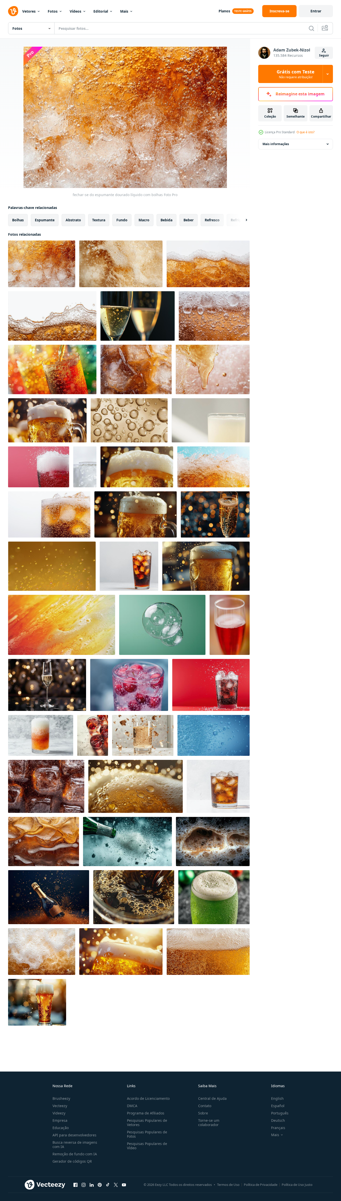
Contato (204, 1105)
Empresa (60, 1120)
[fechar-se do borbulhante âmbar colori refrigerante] (136, 369)
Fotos (53, 11)
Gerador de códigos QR (72, 1161)
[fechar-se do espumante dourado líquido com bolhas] (41, 264)
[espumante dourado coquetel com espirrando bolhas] (142, 735)
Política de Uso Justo (297, 1184)
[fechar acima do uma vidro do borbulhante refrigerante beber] (49, 514)
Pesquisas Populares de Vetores (147, 1122)
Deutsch (278, 1120)
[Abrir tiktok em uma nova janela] (108, 1185)
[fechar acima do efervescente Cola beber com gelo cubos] (46, 786)
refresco (212, 220)
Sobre (203, 1113)
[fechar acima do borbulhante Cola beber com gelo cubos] (43, 841)
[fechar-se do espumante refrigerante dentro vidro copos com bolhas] (92, 735)
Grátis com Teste (295, 74)
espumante (45, 220)
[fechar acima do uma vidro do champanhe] (215, 514)
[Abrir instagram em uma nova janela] (84, 1185)
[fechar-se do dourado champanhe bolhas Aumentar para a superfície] (129, 420)
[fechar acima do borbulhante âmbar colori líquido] (208, 264)
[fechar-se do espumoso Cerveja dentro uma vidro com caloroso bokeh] (135, 514)
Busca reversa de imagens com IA (75, 1144)
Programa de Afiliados (145, 1113)
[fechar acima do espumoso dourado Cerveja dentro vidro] (208, 951)
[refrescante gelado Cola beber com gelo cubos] (129, 566)
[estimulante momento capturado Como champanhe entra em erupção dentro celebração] (48, 897)
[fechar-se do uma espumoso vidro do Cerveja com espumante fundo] (47, 420)
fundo (121, 220)
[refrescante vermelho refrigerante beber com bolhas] (38, 466)
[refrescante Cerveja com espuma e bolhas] (213, 466)
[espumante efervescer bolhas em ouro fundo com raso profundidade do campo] (52, 566)
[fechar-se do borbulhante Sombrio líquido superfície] (133, 897)
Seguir (324, 55)
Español (277, 1105)
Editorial (100, 11)
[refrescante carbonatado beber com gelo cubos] (211, 685)
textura (98, 220)
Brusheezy (61, 1098)
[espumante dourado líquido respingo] (213, 369)
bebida (166, 220)
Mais (124, 11)
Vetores (29, 11)
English (277, 1098)
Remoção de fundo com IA (75, 1154)
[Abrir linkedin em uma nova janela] (92, 1185)
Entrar (315, 11)
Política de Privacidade (260, 1184)
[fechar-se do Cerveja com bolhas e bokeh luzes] (121, 951)
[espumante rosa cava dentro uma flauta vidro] (229, 625)
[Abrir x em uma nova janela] (116, 1185)
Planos (224, 11)
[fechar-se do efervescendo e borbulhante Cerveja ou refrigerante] (214, 316)
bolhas (18, 220)
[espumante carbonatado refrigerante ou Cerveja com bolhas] (52, 316)
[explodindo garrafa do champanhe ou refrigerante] (127, 841)
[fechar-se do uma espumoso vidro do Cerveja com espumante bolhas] (206, 566)
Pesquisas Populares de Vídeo (147, 1145)
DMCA (132, 1105)
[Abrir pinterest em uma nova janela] (100, 1185)
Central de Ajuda (212, 1098)
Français (278, 1127)
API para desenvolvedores (74, 1135)
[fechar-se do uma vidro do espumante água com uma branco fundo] (211, 420)
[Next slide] (242, 220)
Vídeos (75, 11)
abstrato (73, 220)
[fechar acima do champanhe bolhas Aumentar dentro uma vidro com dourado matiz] (137, 316)
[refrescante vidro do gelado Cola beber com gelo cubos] (218, 786)
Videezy (59, 1113)
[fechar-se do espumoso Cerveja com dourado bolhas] (136, 466)
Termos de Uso (228, 1184)
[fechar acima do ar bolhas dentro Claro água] (84, 466)
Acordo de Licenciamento (148, 1098)
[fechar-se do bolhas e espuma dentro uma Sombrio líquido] (213, 841)
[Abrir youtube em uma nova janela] (124, 1185)
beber (188, 220)
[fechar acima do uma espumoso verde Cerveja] (214, 897)
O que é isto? (305, 132)
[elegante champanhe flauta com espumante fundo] (47, 685)
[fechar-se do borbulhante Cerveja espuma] (41, 951)
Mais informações (276, 144)
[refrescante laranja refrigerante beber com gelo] (40, 735)
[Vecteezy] (13, 11)
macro (144, 220)
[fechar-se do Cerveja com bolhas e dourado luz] (135, 786)
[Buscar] (311, 28)
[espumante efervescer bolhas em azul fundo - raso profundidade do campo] (213, 735)
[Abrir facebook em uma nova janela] (75, 1185)
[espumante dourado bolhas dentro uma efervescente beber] (121, 264)
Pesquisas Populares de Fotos (147, 1134)
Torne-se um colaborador (208, 1122)
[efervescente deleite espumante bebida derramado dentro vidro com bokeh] (52, 369)
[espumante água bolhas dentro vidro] (162, 625)
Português (279, 1113)
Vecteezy (60, 1105)
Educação (61, 1127)
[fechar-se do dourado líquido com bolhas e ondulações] (61, 625)
